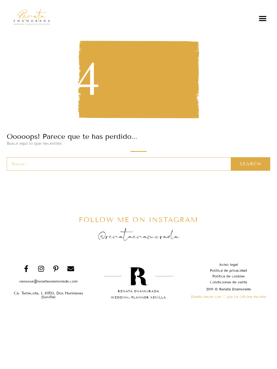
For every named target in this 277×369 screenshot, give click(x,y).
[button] (263, 18)
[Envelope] (71, 269)
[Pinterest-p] (56, 269)
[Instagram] (41, 269)
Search (250, 163)
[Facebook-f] (26, 269)
